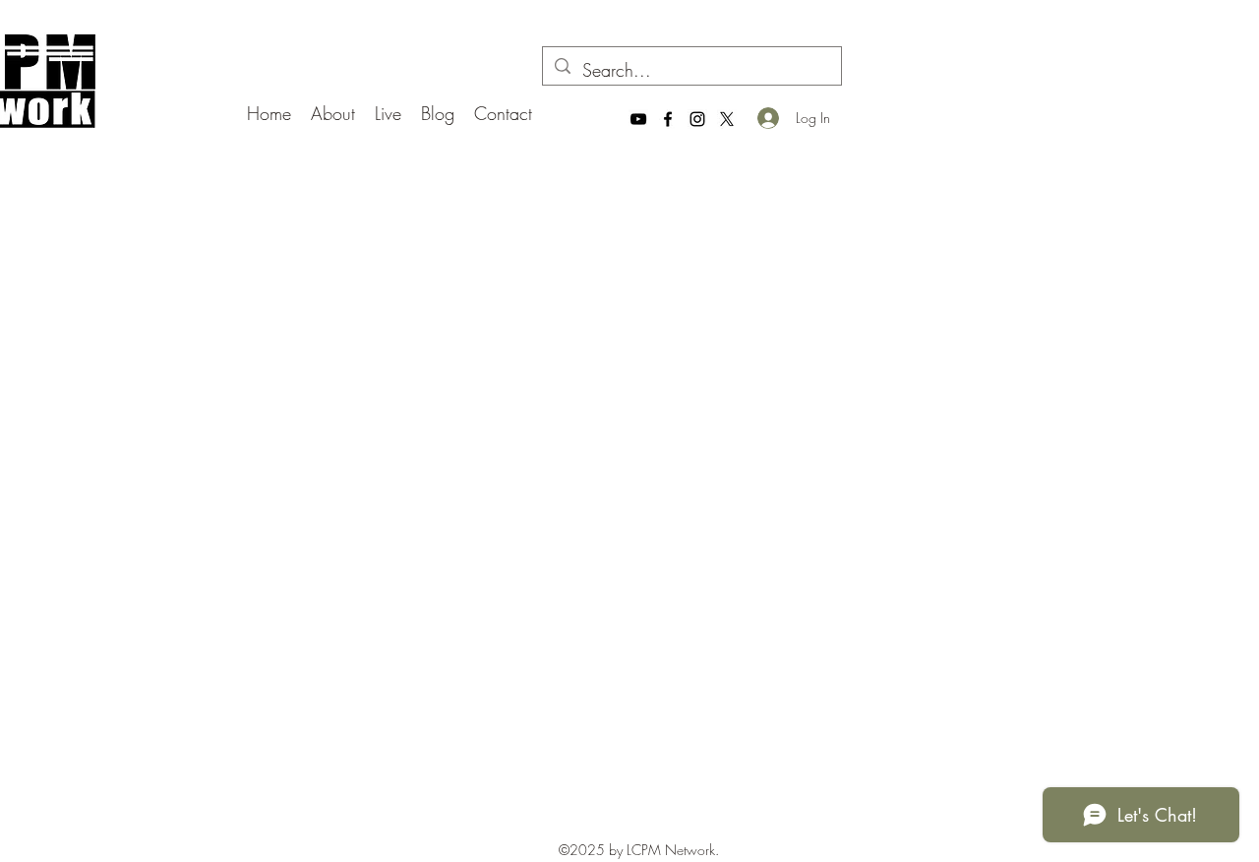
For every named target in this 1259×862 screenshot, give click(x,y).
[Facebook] (668, 119)
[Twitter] (727, 119)
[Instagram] (697, 119)
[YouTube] (638, 119)
